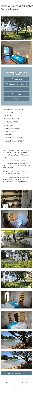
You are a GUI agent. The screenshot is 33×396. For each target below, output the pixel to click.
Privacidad (23, 383)
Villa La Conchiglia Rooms (17, 6)
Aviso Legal (10, 383)
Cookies (16, 387)
